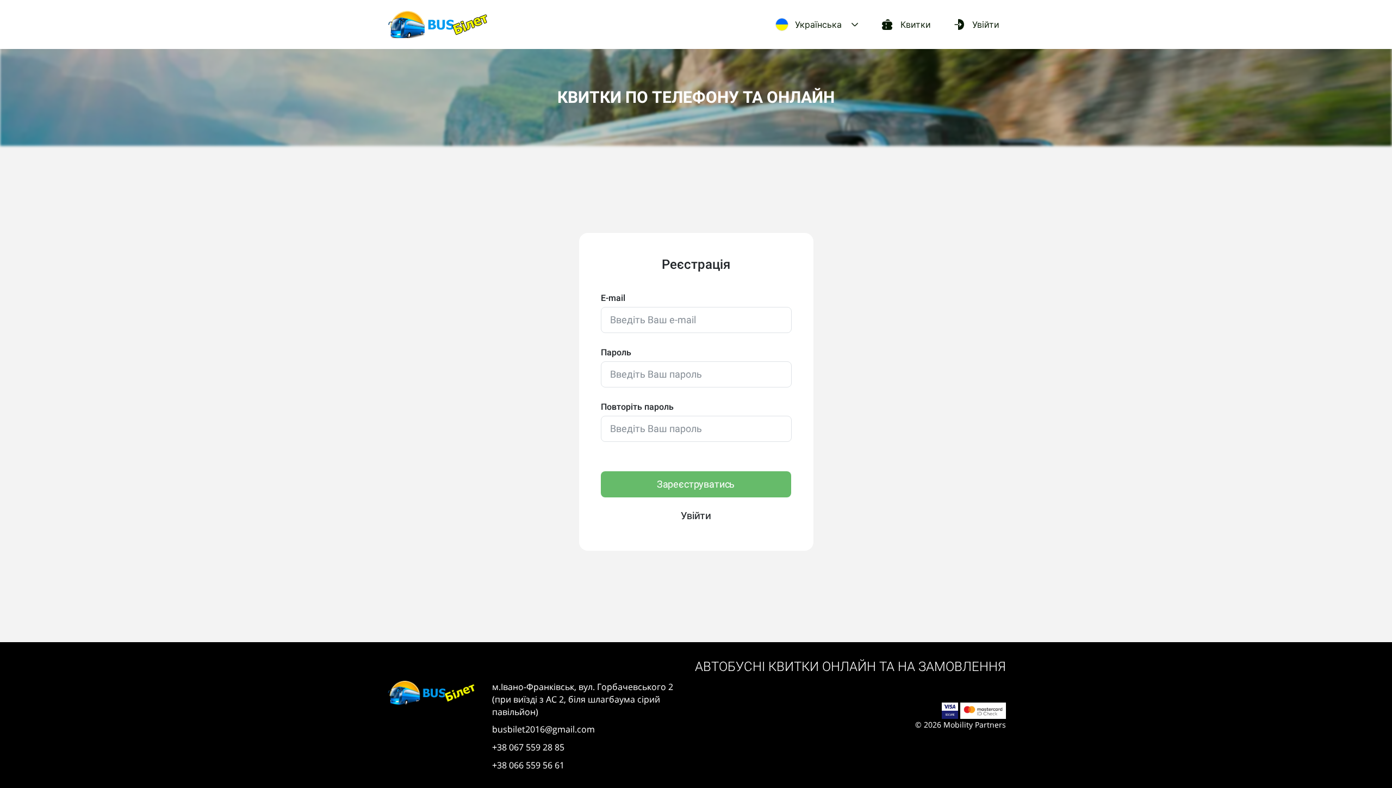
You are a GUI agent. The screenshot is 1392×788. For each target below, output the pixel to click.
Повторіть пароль (637, 407)
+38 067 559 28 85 (528, 747)
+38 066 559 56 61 (528, 765)
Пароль (616, 352)
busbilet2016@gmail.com (543, 729)
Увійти (696, 515)
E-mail (613, 298)
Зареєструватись (696, 484)
